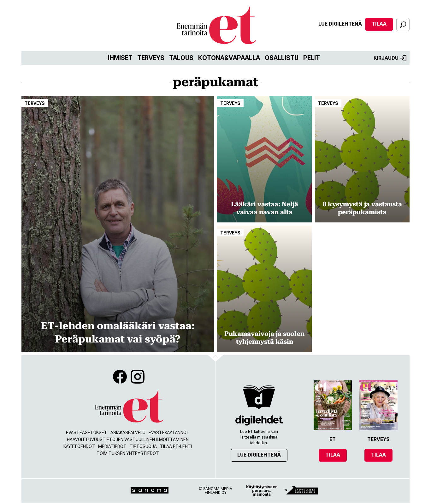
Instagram (138, 377)
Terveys (150, 58)
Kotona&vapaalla (229, 58)
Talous (181, 58)
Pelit (311, 58)
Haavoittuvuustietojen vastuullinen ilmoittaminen (128, 439)
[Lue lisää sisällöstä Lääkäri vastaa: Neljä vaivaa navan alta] (264, 159)
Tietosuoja (143, 446)
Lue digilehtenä (340, 24)
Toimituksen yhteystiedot (128, 453)
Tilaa (379, 24)
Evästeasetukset (86, 432)
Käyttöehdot (79, 446)
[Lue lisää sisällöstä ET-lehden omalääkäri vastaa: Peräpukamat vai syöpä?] (117, 224)
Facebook (120, 377)
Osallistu (281, 58)
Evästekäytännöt (169, 432)
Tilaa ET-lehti (176, 446)
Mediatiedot (112, 446)
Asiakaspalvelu (127, 432)
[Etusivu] (129, 406)
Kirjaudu (386, 58)
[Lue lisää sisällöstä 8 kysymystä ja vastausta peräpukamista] (362, 159)
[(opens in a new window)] (259, 420)
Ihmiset (120, 58)
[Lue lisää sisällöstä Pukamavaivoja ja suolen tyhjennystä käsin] (264, 289)
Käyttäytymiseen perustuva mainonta (261, 491)
